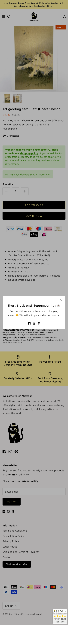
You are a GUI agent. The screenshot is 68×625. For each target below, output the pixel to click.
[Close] (60, 299)
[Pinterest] (39, 323)
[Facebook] (29, 323)
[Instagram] (34, 323)
